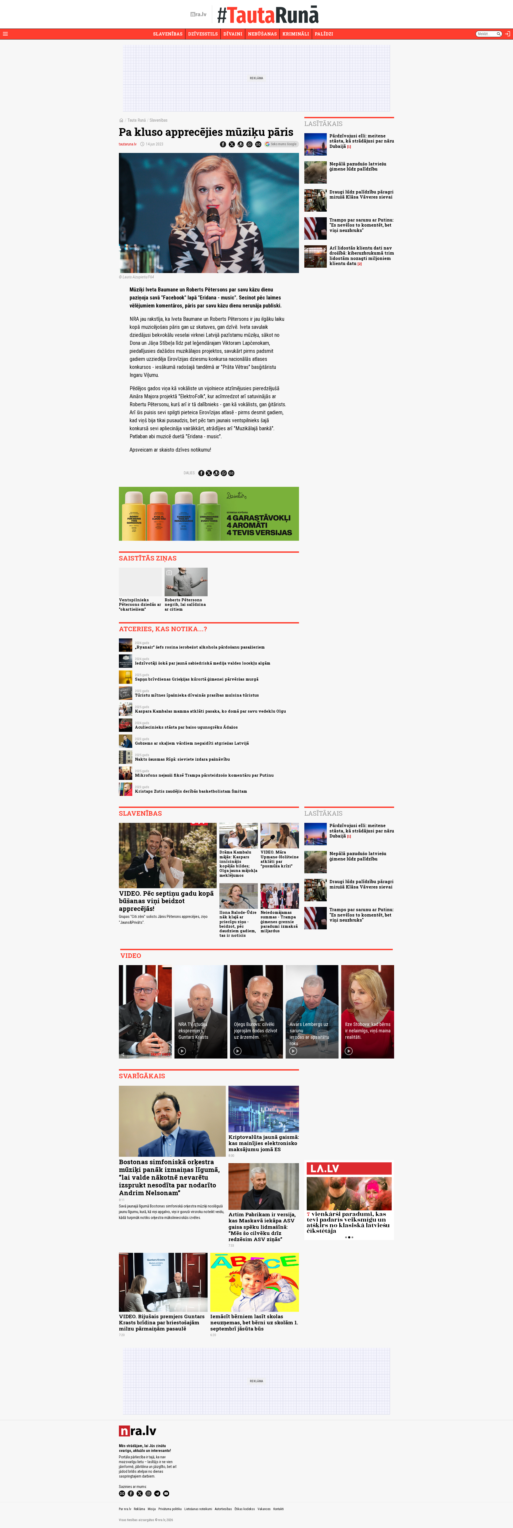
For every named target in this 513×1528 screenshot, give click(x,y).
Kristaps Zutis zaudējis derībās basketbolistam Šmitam (191, 791)
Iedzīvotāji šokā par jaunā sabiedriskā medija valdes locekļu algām (202, 663)
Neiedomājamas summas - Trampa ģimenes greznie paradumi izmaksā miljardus (279, 921)
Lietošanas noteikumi (198, 1509)
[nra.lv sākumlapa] (199, 14)
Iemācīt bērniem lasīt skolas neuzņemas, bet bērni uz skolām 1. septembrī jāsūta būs (254, 1322)
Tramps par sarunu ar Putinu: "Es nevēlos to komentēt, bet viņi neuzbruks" (361, 225)
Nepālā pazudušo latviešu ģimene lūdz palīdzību (357, 166)
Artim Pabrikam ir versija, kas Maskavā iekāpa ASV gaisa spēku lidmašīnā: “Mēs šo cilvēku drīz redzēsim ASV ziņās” (262, 1226)
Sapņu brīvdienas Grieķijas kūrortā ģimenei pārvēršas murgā (196, 679)
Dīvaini (232, 34)
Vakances (264, 1509)
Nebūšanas (262, 34)
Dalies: (190, 473)
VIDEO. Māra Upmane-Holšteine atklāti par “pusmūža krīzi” (280, 859)
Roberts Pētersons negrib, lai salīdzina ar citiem (185, 604)
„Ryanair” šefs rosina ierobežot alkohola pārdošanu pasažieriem (200, 647)
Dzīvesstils (203, 34)
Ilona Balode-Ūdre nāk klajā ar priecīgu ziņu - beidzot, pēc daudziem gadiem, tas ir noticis (237, 924)
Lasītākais (323, 123)
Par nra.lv (125, 1509)
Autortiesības (223, 1509)
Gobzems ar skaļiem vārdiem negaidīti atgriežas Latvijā (192, 743)
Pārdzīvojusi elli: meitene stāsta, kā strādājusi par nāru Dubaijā (361, 141)
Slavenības (167, 34)
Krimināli (295, 34)
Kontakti (278, 1509)
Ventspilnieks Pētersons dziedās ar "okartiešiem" (140, 604)
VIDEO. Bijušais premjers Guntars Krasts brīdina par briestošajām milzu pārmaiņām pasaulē (162, 1322)
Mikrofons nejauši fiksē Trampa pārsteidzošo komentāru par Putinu (204, 775)
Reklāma (139, 1509)
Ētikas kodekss (245, 1509)
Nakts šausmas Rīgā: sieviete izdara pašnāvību (182, 759)
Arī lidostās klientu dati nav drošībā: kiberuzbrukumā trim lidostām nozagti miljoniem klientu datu (361, 255)
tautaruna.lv (128, 144)
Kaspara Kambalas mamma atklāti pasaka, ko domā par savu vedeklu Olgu (210, 711)
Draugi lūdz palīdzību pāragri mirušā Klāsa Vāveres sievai (361, 194)
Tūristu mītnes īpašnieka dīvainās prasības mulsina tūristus (197, 695)
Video (130, 955)
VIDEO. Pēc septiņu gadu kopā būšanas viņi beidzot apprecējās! (166, 901)
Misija (152, 1509)
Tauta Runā (136, 120)
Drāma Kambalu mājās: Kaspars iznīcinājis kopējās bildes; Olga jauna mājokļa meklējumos (238, 864)
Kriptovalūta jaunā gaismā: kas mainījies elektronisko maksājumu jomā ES (263, 1143)
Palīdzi (324, 34)
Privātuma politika (170, 1509)
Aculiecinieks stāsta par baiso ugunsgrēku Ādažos (186, 727)
